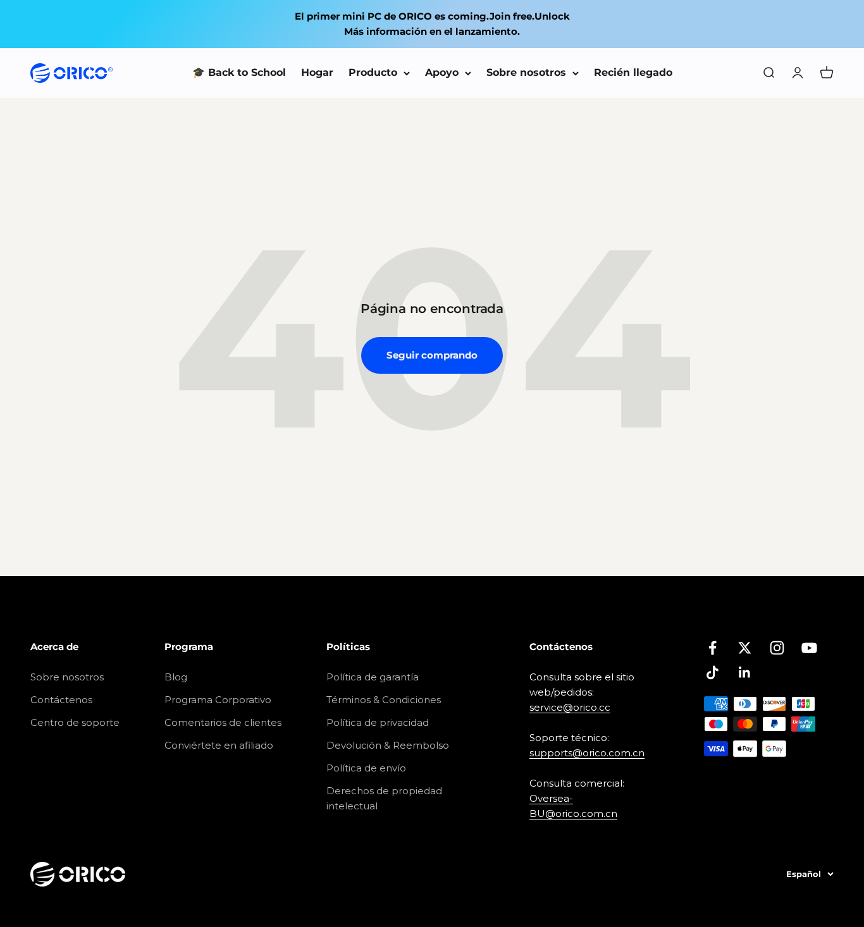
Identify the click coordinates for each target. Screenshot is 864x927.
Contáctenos (61, 700)
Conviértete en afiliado (218, 745)
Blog (175, 677)
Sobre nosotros (526, 72)
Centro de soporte (75, 722)
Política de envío (366, 768)
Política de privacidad (377, 722)
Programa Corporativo (217, 700)
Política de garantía (372, 677)
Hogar (317, 72)
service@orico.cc (569, 707)
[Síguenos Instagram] (777, 647)
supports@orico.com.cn (587, 753)
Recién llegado (633, 72)
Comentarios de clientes (222, 722)
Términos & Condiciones (383, 700)
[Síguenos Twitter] (744, 647)
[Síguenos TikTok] (712, 672)
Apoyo (442, 72)
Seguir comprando (432, 355)
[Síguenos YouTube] (809, 647)
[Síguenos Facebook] (712, 647)
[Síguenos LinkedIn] (744, 672)
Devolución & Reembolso (387, 745)
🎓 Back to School (239, 72)
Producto (373, 72)
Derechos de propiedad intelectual (384, 798)
